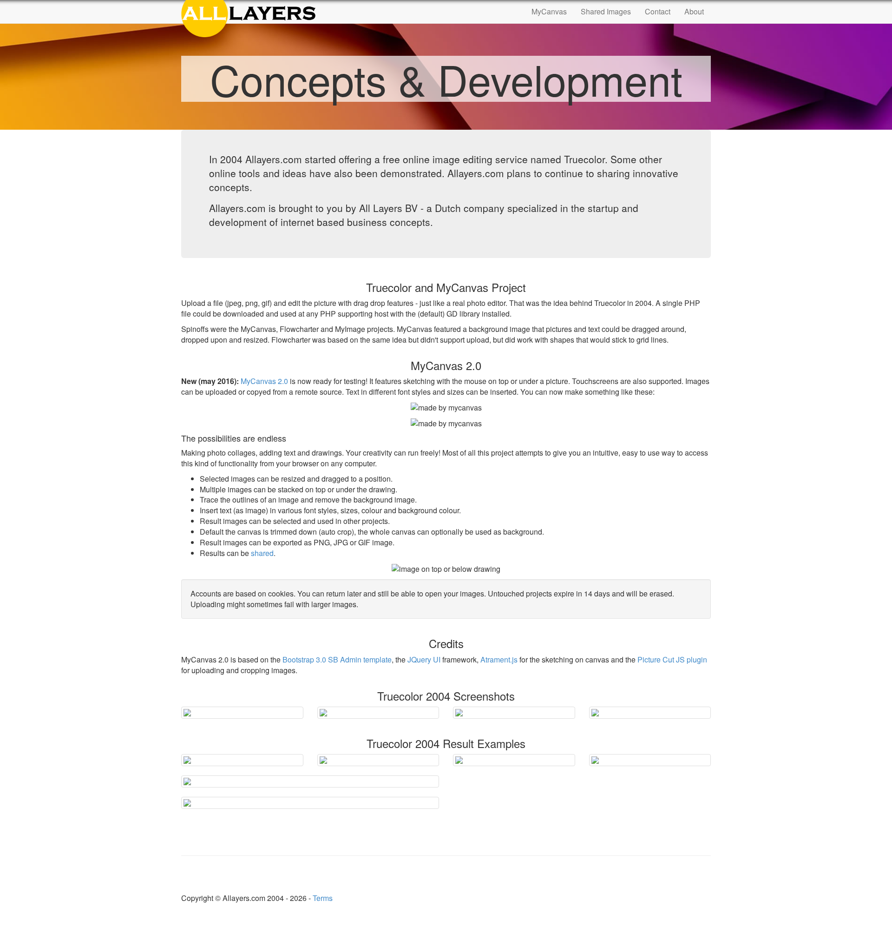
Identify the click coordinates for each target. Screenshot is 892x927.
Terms (323, 898)
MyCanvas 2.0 (264, 381)
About (694, 11)
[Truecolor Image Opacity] (514, 760)
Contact (657, 11)
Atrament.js (499, 659)
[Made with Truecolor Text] (242, 760)
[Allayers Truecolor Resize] (514, 713)
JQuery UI (423, 659)
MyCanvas (549, 11)
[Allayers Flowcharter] (650, 760)
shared (262, 553)
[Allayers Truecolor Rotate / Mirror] (650, 713)
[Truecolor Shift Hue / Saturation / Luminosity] (310, 781)
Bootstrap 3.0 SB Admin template (337, 659)
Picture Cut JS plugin (672, 659)
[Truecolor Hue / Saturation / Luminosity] (310, 803)
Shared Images (606, 11)
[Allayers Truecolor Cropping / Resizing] (378, 713)
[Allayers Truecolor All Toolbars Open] (242, 713)
